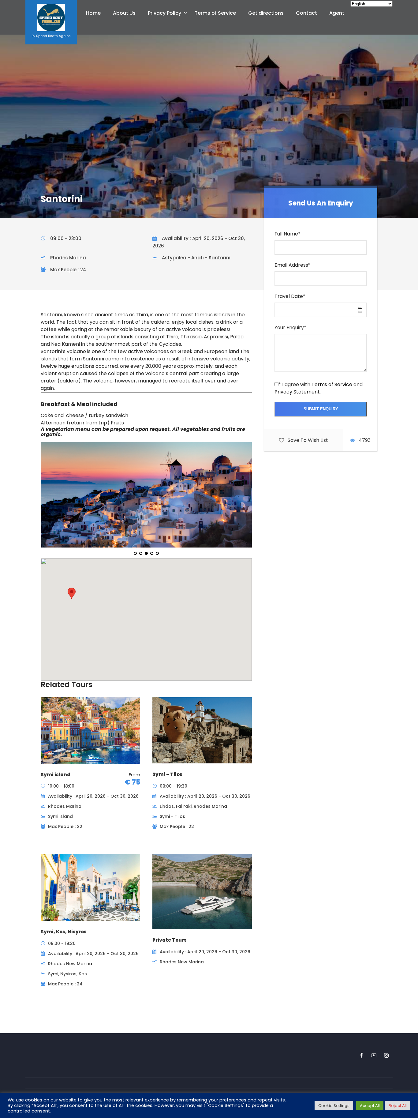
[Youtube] (373, 1055)
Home (93, 13)
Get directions (266, 13)
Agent (336, 13)
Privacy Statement (297, 391)
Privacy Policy (164, 13)
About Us (124, 13)
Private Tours (169, 940)
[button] (72, 593)
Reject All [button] (398, 1106)
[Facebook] (361, 1055)
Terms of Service (215, 13)
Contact (306, 13)
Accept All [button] (370, 1106)
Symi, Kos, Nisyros (64, 931)
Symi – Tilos (167, 774)
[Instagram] (386, 1055)
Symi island (55, 774)
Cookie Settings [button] (333, 1106)
